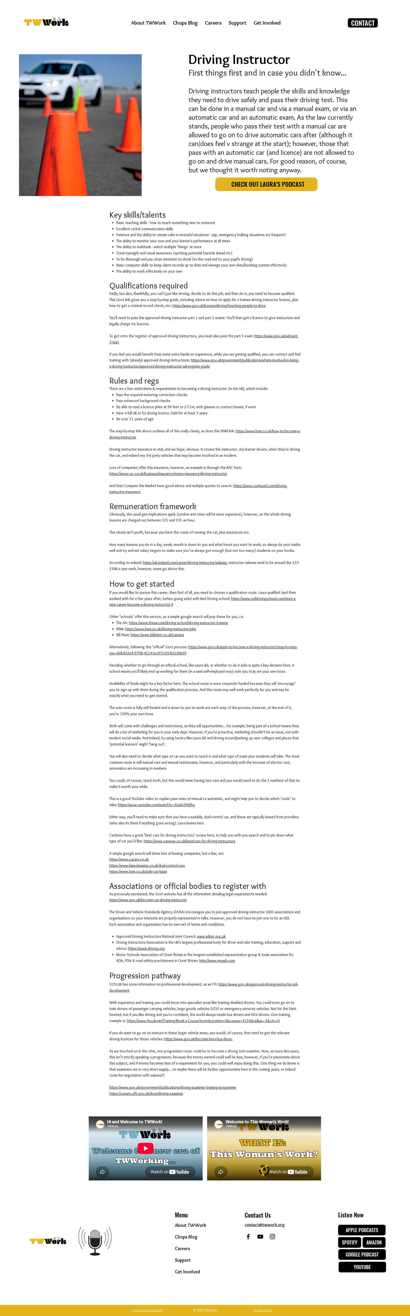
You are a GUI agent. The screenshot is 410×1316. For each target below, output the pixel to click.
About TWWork (190, 1225)
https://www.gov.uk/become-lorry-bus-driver (198, 1039)
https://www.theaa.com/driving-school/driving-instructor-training (178, 623)
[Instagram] (272, 1236)
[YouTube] (260, 1236)
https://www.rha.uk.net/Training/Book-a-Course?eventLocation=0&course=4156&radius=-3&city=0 (203, 1021)
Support (183, 1260)
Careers (182, 1248)
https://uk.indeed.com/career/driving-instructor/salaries (185, 562)
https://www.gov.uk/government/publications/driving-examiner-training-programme (172, 1087)
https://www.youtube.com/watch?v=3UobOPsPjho (156, 805)
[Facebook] (248, 1236)
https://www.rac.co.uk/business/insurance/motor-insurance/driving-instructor (168, 473)
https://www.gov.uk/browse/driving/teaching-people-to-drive (219, 305)
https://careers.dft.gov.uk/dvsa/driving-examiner (146, 1093)
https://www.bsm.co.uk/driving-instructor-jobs (160, 629)
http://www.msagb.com (217, 960)
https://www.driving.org (146, 948)
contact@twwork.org (265, 1224)
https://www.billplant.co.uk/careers (157, 635)
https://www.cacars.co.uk (129, 859)
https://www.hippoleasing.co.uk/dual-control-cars (147, 865)
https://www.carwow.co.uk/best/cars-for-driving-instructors (189, 841)
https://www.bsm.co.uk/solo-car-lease (138, 871)
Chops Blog (186, 1237)
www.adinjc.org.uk (211, 936)
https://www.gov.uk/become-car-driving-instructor (148, 900)
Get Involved (187, 1272)
